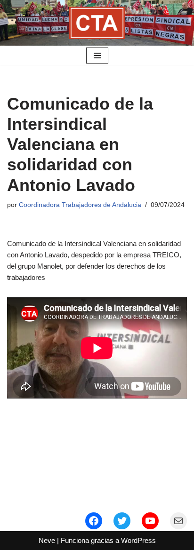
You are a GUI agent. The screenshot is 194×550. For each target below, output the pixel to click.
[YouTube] (150, 520)
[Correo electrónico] (178, 520)
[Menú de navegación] (97, 56)
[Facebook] (93, 520)
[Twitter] (121, 520)
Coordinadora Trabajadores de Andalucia (80, 204)
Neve (47, 540)
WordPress (138, 540)
